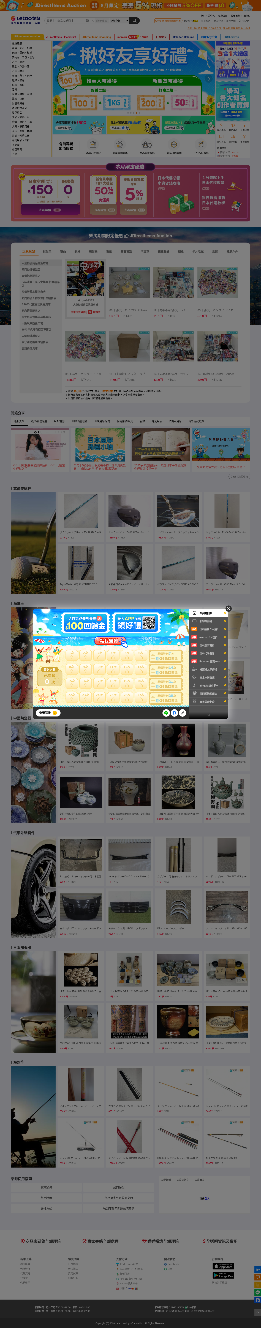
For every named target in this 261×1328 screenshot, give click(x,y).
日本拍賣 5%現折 (205, 629)
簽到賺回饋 (205, 613)
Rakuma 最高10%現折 (208, 661)
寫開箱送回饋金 (208, 693)
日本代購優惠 (203, 653)
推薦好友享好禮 (208, 669)
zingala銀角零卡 (208, 685)
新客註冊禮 (205, 621)
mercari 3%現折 (205, 637)
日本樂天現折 (203, 645)
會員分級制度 (207, 701)
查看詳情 (45, 713)
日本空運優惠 (207, 677)
